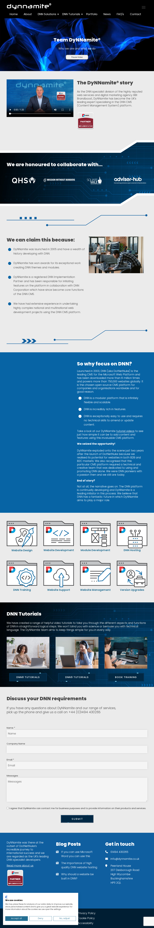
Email (10, 759)
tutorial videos (125, 431)
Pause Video (77, 57)
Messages (12, 775)
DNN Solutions (47, 14)
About (28, 14)
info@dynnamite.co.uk (125, 859)
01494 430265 (119, 852)
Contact (135, 14)
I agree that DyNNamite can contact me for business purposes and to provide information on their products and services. (77, 808)
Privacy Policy (86, 913)
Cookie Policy (86, 918)
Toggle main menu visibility (144, 7)
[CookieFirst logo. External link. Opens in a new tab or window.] (6, 897)
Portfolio (91, 14)
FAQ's (120, 14)
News (107, 14)
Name (11, 727)
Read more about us (20, 865)
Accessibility (85, 923)
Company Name (16, 743)
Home (14, 14)
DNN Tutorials (71, 14)
